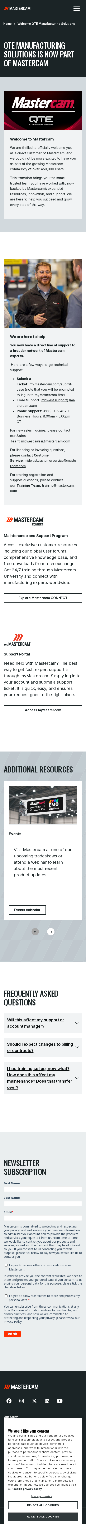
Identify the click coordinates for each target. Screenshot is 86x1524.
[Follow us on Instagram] (21, 1401)
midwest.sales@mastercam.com (45, 441)
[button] (50, 931)
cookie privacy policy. (28, 1488)
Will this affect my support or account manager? (35, 1023)
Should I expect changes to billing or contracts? (40, 1047)
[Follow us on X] (34, 1401)
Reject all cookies (43, 1505)
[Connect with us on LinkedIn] (47, 1401)
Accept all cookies (43, 1516)
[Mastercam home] (17, 8)
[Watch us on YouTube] (59, 1401)
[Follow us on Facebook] (9, 1401)
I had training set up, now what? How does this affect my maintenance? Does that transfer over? (39, 1078)
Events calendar (30, 910)
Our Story (11, 1417)
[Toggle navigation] (76, 8)
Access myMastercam (43, 710)
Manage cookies (41, 1496)
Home (7, 23)
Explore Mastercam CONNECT (43, 598)
